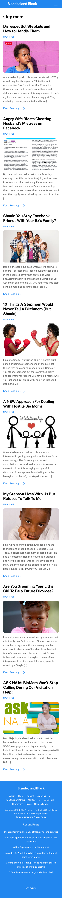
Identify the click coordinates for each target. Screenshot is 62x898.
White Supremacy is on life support (31, 847)
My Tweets (30, 887)
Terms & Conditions (24, 817)
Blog (20, 796)
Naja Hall (8, 37)
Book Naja (49, 800)
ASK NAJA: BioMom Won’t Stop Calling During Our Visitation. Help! (30, 687)
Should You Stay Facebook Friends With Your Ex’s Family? (29, 218)
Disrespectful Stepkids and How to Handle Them (26, 28)
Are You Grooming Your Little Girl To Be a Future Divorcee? (28, 588)
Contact (32, 800)
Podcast (30, 796)
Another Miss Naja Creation (36, 813)
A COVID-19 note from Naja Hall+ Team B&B (31, 872)
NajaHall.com (41, 804)
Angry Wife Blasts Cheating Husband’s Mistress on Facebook (27, 123)
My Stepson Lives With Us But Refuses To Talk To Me (29, 496)
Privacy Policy (40, 817)
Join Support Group (16, 800)
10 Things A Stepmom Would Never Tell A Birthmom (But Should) (28, 309)
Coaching (41, 796)
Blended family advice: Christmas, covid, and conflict (31, 831)
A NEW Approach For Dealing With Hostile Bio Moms (28, 403)
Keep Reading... (12, 108)
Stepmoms (17, 804)
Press (28, 804)
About (12, 796)
